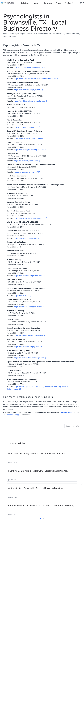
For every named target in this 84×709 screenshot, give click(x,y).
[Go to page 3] (43, 518)
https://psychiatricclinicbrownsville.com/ (29, 101)
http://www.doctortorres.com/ (26, 172)
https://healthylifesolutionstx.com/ (27, 138)
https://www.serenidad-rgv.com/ (26, 238)
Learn (36, 3)
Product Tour (70, 3)
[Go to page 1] (40, 518)
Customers (48, 3)
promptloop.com (10, 415)
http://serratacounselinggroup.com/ (28, 307)
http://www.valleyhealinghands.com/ (28, 275)
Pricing (58, 3)
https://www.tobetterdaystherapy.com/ (29, 358)
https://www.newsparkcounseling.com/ (29, 218)
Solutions (25, 3)
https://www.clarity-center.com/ (26, 161)
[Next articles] (82, 484)
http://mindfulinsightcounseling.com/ (28, 67)
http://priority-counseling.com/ (26, 127)
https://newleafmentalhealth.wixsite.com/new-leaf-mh (35, 78)
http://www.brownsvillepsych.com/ (27, 90)
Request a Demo (67, 412)
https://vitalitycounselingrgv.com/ (27, 346)
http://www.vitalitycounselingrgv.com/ (29, 149)
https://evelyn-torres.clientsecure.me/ (28, 335)
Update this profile (72, 426)
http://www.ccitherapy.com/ (25, 295)
